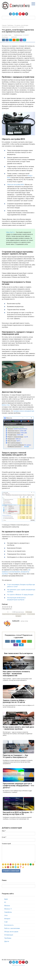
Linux (5, 915)
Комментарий (6, 843)
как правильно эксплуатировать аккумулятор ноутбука (16, 572)
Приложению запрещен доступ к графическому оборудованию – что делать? (18, 785)
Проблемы (5, 37)
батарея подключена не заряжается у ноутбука (17, 613)
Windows (7, 905)
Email (4, 837)
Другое (6, 941)
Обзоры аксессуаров (11, 931)
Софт (6, 922)
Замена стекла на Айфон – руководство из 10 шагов (14, 701)
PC (5, 902)
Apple (6, 899)
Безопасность (9, 925)
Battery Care (6, 405)
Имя (4, 831)
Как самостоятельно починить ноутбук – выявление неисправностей (16, 673)
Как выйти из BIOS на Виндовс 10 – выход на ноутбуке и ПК (18, 813)
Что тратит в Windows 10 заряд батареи (20, 594)
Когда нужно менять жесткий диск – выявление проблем (18, 728)
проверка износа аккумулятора (23, 411)
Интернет (7, 918)
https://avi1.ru (10, 232)
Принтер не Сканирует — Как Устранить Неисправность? (15, 756)
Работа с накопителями (12, 928)
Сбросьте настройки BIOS (15, 184)
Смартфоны (8, 912)
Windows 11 (8, 909)
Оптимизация (8, 935)
